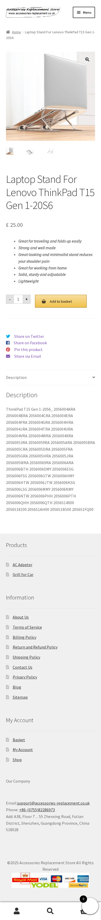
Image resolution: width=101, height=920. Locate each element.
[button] (87, 59)
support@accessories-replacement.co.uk (53, 803)
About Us (21, 617)
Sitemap (20, 697)
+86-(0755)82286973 (37, 809)
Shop (17, 759)
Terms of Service (27, 627)
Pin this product (28, 349)
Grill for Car (23, 574)
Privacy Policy (25, 677)
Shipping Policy (26, 657)
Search (50, 911)
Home (16, 32)
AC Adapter (22, 564)
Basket (19, 739)
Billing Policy (24, 637)
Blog (17, 687)
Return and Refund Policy (35, 647)
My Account (23, 749)
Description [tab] (16, 377)
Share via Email (27, 356)
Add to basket (61, 301)
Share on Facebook (30, 342)
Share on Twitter (29, 336)
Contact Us (22, 667)
